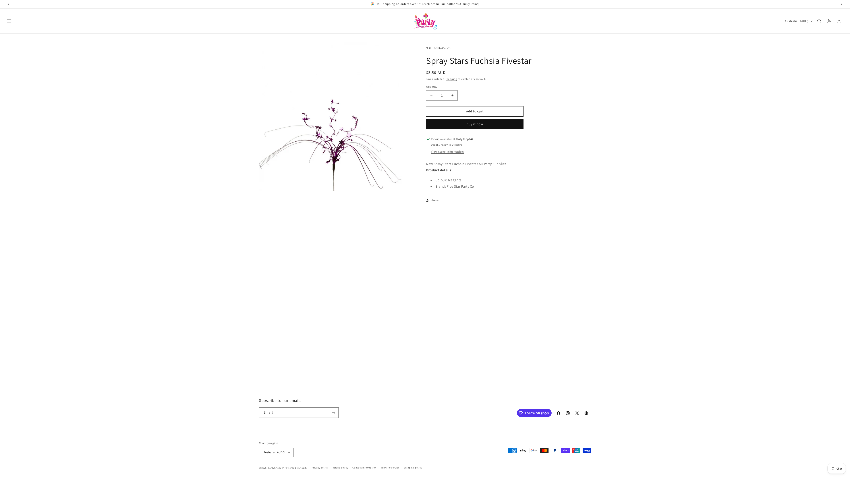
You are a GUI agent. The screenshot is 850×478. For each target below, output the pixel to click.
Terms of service (390, 467)
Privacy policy (320, 467)
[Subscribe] (333, 412)
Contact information (364, 467)
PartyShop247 (276, 467)
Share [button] (435, 200)
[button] (9, 21)
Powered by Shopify (296, 467)
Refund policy (340, 467)
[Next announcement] (841, 4)
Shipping (451, 79)
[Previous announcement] (9, 4)
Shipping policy (413, 467)
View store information (447, 152)
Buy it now (474, 124)
